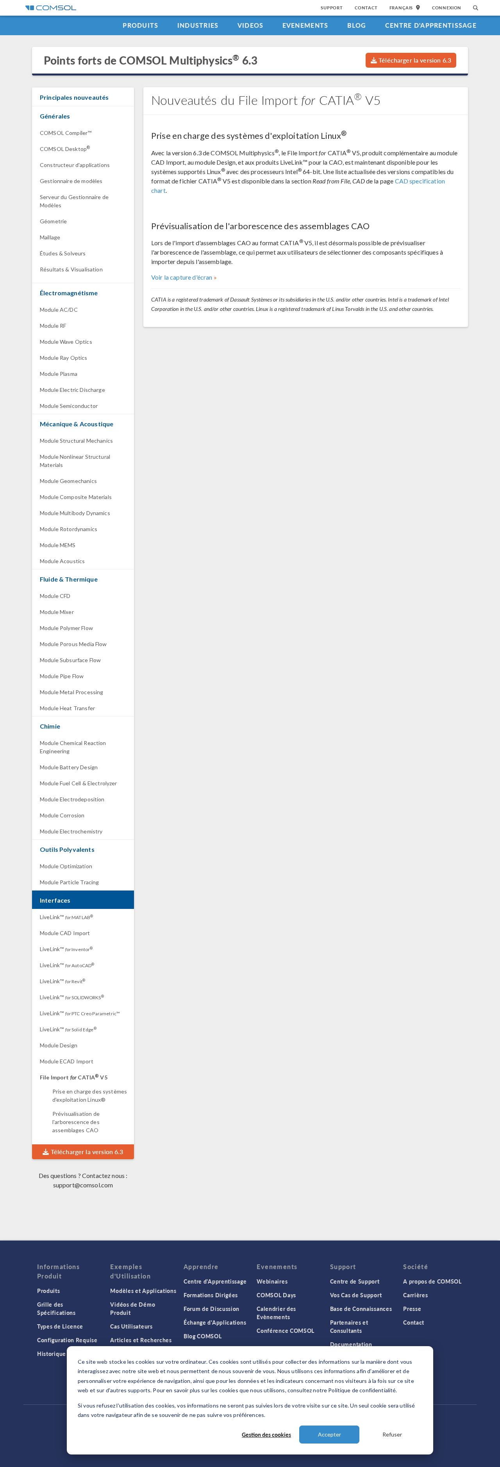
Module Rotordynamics (68, 529)
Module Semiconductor (69, 405)
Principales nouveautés (74, 97)
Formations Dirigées (211, 1295)
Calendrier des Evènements (276, 1313)
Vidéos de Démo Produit (132, 1308)
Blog (356, 25)
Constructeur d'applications (75, 165)
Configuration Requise (67, 1340)
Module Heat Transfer (67, 708)
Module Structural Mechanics (76, 440)
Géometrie (53, 221)
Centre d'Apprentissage (431, 25)
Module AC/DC (59, 309)
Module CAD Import (65, 933)
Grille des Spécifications (56, 1308)
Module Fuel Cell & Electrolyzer (78, 783)
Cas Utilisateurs (131, 1326)
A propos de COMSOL (432, 1281)
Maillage (50, 237)
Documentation (351, 1344)
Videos (251, 25)
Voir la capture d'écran (181, 277)
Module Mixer (57, 612)
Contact (366, 8)
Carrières (415, 1295)
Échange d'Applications (215, 1322)
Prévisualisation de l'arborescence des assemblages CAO (76, 1121)
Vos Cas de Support (356, 1295)
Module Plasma (58, 373)
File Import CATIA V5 (73, 1077)
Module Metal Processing (71, 692)
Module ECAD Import (66, 1061)
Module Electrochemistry (71, 831)
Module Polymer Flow (66, 628)
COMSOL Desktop (65, 148)
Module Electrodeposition (72, 799)
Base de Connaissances (361, 1309)
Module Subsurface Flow (70, 660)
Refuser (392, 1434)
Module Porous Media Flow (73, 644)
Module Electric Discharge (72, 389)
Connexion (446, 8)
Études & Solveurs (63, 253)
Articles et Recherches (140, 1340)
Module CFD (55, 596)
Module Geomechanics (68, 481)
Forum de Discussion (211, 1309)
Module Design (58, 1045)
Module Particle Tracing (69, 882)
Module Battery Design (69, 767)
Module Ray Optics (64, 357)
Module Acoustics (62, 561)
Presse (412, 1309)
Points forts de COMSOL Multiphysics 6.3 (150, 60)
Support (332, 8)
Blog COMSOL (203, 1336)
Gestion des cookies (266, 1434)
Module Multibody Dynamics (75, 513)
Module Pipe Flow (62, 676)
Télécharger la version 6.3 (414, 60)
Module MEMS (58, 545)
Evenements (305, 25)
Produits (140, 25)
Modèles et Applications (143, 1291)
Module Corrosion (62, 815)
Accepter (329, 1434)
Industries (198, 25)
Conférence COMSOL (285, 1330)
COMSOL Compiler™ (65, 132)
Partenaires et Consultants (349, 1326)
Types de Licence (60, 1326)
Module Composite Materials (76, 497)
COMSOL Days (276, 1295)
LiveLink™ (66, 917)
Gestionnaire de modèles (71, 181)
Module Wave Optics (66, 341)
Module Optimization (66, 866)
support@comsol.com (83, 1185)
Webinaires (272, 1281)
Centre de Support (355, 1281)
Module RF (53, 325)
